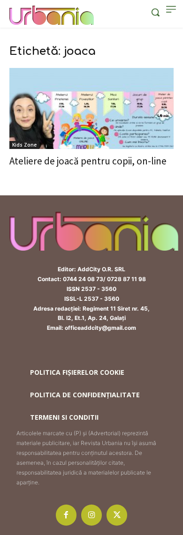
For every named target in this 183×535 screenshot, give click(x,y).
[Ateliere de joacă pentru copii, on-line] (91, 108)
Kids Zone (24, 144)
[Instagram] (91, 515)
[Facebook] (66, 515)
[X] (117, 515)
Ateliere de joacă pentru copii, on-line (88, 161)
